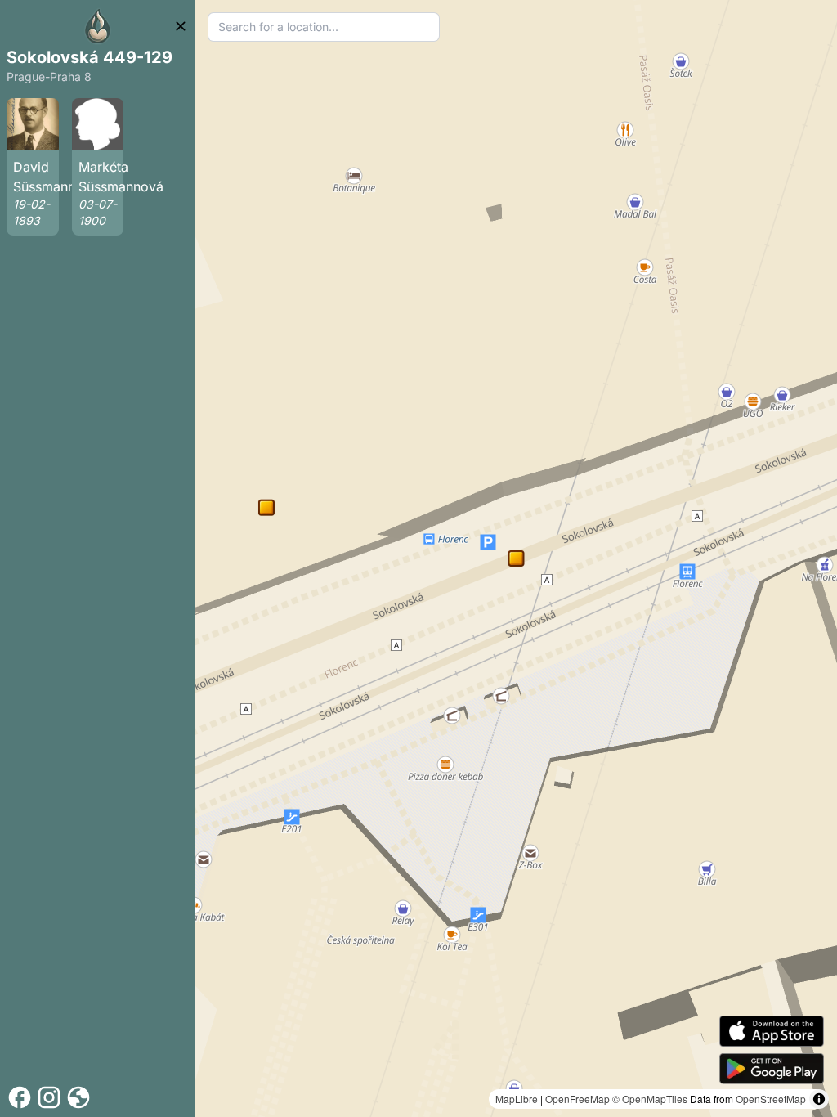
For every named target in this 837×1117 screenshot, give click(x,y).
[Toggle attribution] (819, 1099)
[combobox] (323, 27)
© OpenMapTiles (649, 1099)
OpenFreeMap (577, 1099)
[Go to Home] (98, 26)
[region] (516, 558)
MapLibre (516, 1099)
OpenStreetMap (771, 1099)
